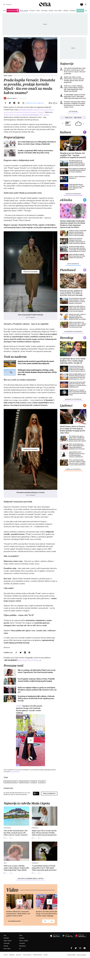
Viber (30, 660)
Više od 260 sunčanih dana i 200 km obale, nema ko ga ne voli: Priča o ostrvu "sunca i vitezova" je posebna (73, 70)
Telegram (36, 660)
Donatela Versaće (10, 782)
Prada (34, 782)
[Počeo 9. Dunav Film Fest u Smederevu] (64, 179)
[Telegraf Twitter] (76, 948)
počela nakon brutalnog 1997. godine (26, 115)
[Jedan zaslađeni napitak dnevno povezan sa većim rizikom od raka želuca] (64, 257)
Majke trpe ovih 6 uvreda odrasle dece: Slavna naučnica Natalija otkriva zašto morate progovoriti (72, 79)
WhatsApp (22, 660)
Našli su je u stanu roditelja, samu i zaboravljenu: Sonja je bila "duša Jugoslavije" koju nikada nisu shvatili (72, 88)
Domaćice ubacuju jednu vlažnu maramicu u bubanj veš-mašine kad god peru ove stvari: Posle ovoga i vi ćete (72, 104)
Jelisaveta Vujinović (12, 98)
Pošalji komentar (49, 793)
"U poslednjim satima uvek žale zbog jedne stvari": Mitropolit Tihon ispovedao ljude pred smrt (73, 96)
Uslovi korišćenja (15, 771)
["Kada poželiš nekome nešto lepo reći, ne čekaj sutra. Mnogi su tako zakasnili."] (64, 187)
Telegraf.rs (9, 4)
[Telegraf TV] (84, 948)
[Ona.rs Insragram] (80, 948)
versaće (41, 782)
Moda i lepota (8, 75)
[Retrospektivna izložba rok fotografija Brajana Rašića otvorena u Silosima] (64, 171)
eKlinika (66, 200)
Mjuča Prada (24, 782)
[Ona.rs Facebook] (71, 948)
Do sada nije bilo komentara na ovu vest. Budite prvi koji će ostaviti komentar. (17, 793)
